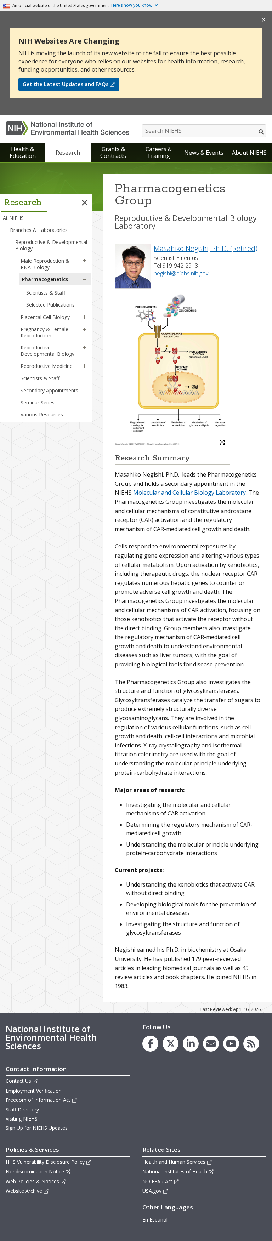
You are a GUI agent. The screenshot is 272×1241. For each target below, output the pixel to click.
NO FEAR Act (157, 1181)
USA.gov (152, 1191)
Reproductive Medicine (47, 366)
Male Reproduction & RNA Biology (45, 264)
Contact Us (18, 1080)
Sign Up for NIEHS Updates (37, 1128)
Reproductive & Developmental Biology (51, 245)
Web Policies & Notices (32, 1181)
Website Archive (24, 1191)
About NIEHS (249, 152)
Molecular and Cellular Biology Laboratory (189, 492)
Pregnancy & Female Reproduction (44, 332)
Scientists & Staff (45, 292)
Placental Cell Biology (45, 317)
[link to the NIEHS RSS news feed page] (251, 1044)
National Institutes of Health (174, 1171)
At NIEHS (13, 218)
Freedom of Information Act (38, 1100)
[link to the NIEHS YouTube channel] (231, 1044)
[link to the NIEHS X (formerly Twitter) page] (170, 1044)
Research (68, 152)
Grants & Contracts (113, 152)
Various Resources (42, 414)
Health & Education (23, 152)
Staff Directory (22, 1109)
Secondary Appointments (49, 390)
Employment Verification (34, 1090)
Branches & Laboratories (39, 230)
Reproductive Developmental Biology (47, 350)
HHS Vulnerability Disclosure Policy (45, 1162)
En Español (155, 1219)
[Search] (261, 132)
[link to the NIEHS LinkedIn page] (191, 1044)
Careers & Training (159, 152)
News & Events (203, 152)
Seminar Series (38, 402)
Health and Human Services (173, 1162)
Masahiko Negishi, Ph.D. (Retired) (205, 248)
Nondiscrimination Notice (35, 1171)
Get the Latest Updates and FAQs (65, 84)
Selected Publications (50, 304)
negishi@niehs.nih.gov (181, 273)
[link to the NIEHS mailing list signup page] (211, 1044)
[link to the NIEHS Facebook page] (150, 1044)
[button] (84, 202)
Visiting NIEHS (22, 1118)
